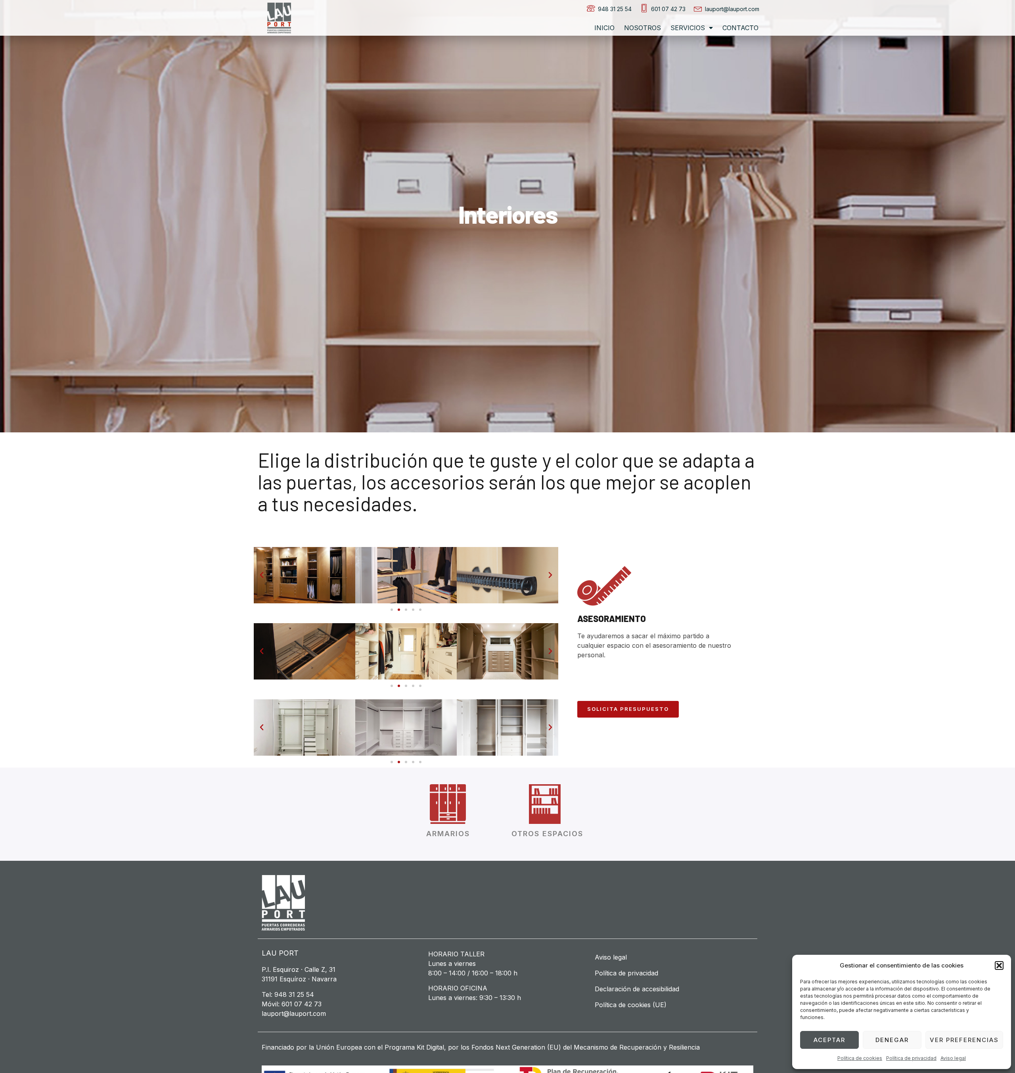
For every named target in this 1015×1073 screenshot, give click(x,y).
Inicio (604, 28)
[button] (999, 965)
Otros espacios (547, 833)
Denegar (892, 1040)
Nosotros (642, 28)
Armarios (448, 833)
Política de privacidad (911, 1058)
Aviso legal (953, 1058)
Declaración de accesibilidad (637, 989)
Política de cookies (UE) (630, 1005)
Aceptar (829, 1040)
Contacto (740, 28)
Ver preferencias (964, 1040)
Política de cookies (859, 1058)
